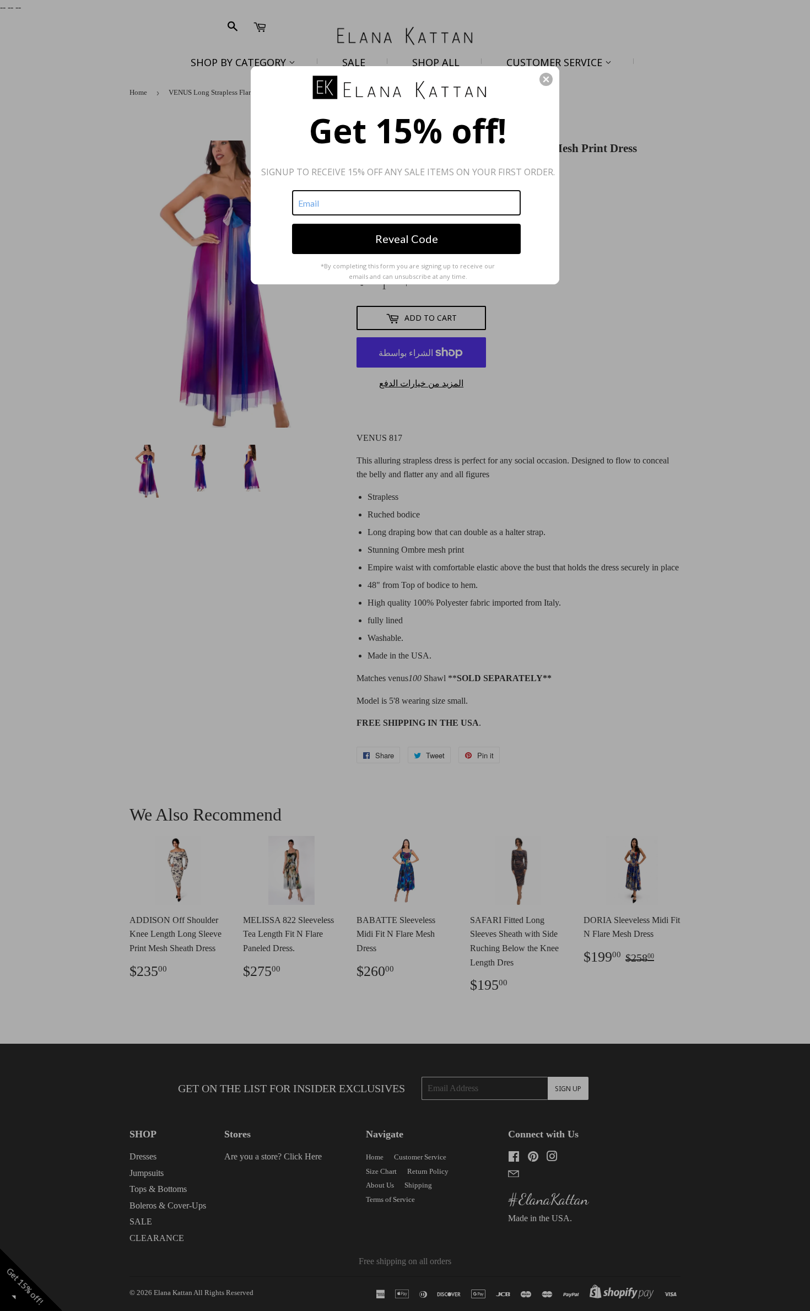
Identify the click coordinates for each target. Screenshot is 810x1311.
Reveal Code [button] (406, 238)
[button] (546, 79)
